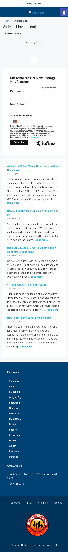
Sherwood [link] (14, 402)
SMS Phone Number (21, 115)
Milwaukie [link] (14, 413)
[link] (64, 12)
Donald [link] (13, 424)
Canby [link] (12, 386)
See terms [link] (35, 137)
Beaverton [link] (14, 435)
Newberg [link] (14, 408)
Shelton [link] (13, 429)
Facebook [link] (14, 503)
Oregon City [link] (15, 397)
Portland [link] (13, 456)
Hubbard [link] (13, 440)
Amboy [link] (12, 446)
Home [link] (7, 21)
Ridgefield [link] (14, 392)
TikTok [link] (28, 503)
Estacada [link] (14, 451)
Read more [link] (13, 203)
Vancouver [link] (14, 381)
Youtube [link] (57, 503)
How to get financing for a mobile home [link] (29, 317)
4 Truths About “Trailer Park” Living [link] (26, 284)
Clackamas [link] (15, 419)
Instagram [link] (42, 503)
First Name (17, 91)
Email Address (19, 104)
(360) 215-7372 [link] (34, 3)
